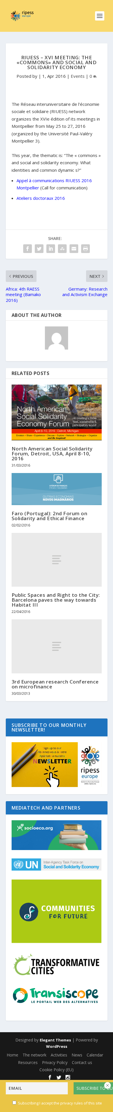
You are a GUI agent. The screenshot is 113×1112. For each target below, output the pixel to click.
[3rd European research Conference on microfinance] (57, 646)
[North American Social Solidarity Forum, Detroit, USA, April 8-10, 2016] (57, 412)
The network (34, 1055)
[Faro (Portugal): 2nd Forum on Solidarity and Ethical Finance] (57, 489)
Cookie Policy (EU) (56, 1069)
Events (78, 76)
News (77, 1055)
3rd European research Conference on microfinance (55, 684)
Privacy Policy (55, 1062)
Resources (28, 1062)
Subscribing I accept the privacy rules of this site (60, 1103)
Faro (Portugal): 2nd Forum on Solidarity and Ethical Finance (50, 516)
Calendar (95, 1055)
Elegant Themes (55, 1040)
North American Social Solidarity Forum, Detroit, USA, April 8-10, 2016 (52, 453)
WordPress (56, 1046)
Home (12, 1055)
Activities (59, 1055)
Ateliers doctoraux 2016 (41, 198)
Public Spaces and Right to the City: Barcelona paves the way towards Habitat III (56, 600)
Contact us (82, 1062)
